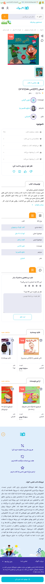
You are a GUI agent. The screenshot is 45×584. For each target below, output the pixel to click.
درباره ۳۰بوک (39, 561)
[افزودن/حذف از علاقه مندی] (41, 340)
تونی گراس (26, 100)
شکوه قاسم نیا (24, 108)
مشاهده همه (5, 332)
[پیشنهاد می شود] (25, 172)
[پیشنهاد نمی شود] (31, 172)
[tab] (40, 215)
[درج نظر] (42, 40)
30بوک (42, 30)
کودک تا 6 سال (17, 30)
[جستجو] (4, 16)
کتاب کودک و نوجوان (30, 30)
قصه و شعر (6, 30)
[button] (4, 354)
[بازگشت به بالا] (3, 434)
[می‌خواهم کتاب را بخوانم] (19, 172)
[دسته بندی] (42, 8)
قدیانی (27, 116)
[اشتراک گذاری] (42, 36)
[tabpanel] (22, 240)
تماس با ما (24, 561)
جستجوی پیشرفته (36, 22)
